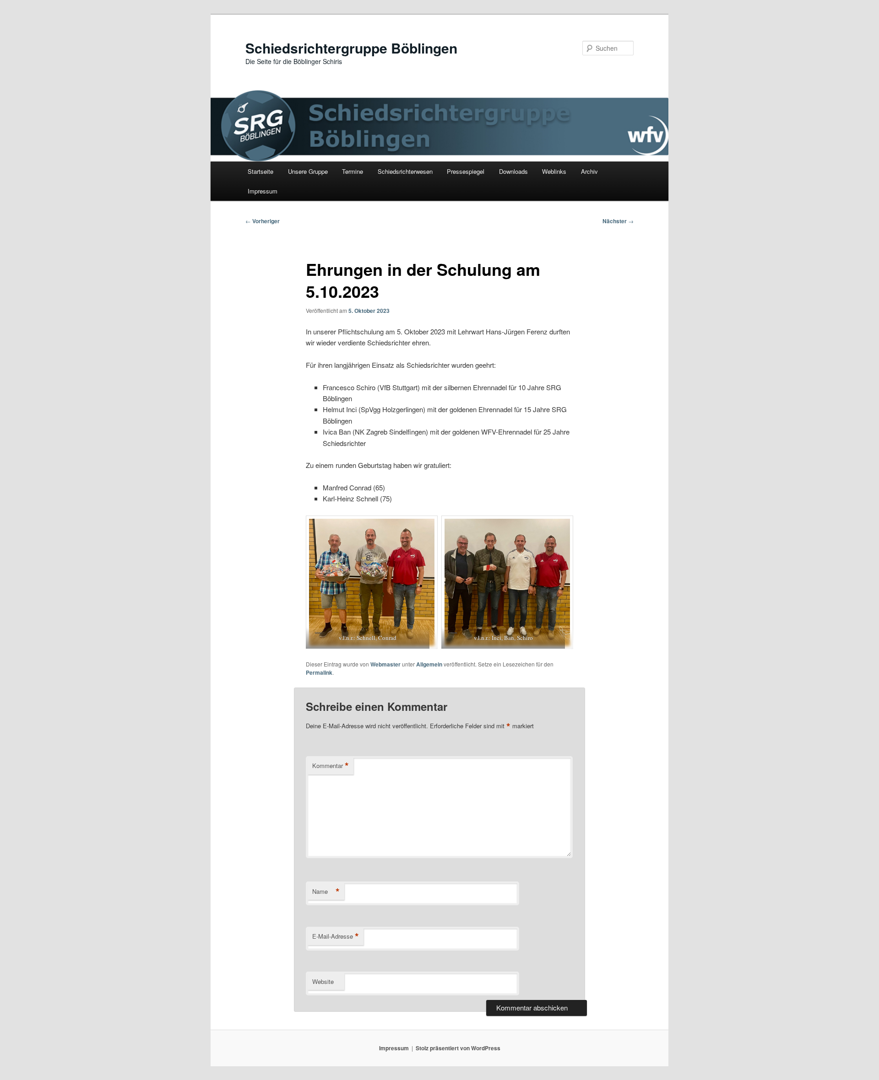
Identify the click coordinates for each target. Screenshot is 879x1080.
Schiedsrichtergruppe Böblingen (351, 48)
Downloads (513, 171)
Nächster (618, 221)
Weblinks (554, 171)
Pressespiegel (465, 171)
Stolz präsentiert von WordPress (458, 1048)
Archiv (589, 171)
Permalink (319, 672)
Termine (352, 171)
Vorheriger (262, 221)
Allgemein (429, 664)
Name (326, 891)
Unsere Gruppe (308, 171)
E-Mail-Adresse (335, 936)
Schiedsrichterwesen (405, 171)
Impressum (262, 191)
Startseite (260, 171)
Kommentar (330, 765)
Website (323, 981)
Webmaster (385, 664)
